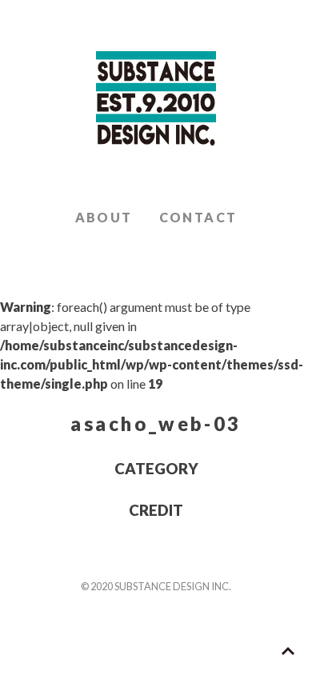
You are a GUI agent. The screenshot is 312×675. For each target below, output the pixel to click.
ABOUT (104, 217)
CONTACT (198, 217)
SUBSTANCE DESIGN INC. (156, 99)
